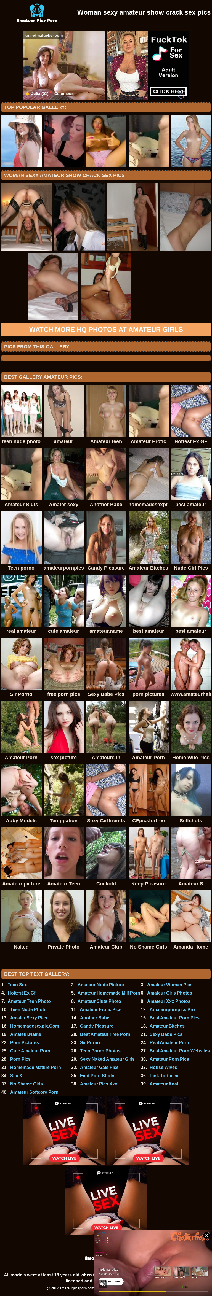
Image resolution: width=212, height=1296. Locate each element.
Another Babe (94, 1017)
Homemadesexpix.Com (34, 1026)
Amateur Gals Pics (99, 1067)
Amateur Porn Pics (169, 1059)
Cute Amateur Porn (30, 1051)
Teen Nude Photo (28, 1009)
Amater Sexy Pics (28, 1017)
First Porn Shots (97, 1075)
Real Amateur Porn (169, 1042)
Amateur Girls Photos (169, 993)
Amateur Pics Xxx (98, 1084)
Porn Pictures (24, 1042)
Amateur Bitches (167, 1026)
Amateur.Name (25, 1034)
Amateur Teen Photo (29, 1001)
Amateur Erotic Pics (100, 1009)
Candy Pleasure (96, 1026)
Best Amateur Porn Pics (175, 1017)
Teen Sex (17, 984)
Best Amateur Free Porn (105, 1034)
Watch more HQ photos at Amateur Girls (106, 329)
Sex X (16, 1075)
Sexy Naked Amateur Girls (107, 1059)
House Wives (163, 1067)
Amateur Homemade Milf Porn (109, 993)
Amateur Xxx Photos (168, 1001)
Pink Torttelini (164, 1075)
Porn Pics (20, 1059)
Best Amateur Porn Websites (180, 1051)
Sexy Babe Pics (166, 1034)
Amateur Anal (164, 1084)
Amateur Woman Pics (169, 984)
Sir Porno (90, 1042)
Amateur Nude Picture (101, 984)
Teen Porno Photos (100, 1051)
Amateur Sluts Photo (99, 1001)
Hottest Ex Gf (21, 993)
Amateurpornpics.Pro (172, 1009)
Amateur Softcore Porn (34, 1092)
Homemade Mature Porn (35, 1067)
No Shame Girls (26, 1084)
